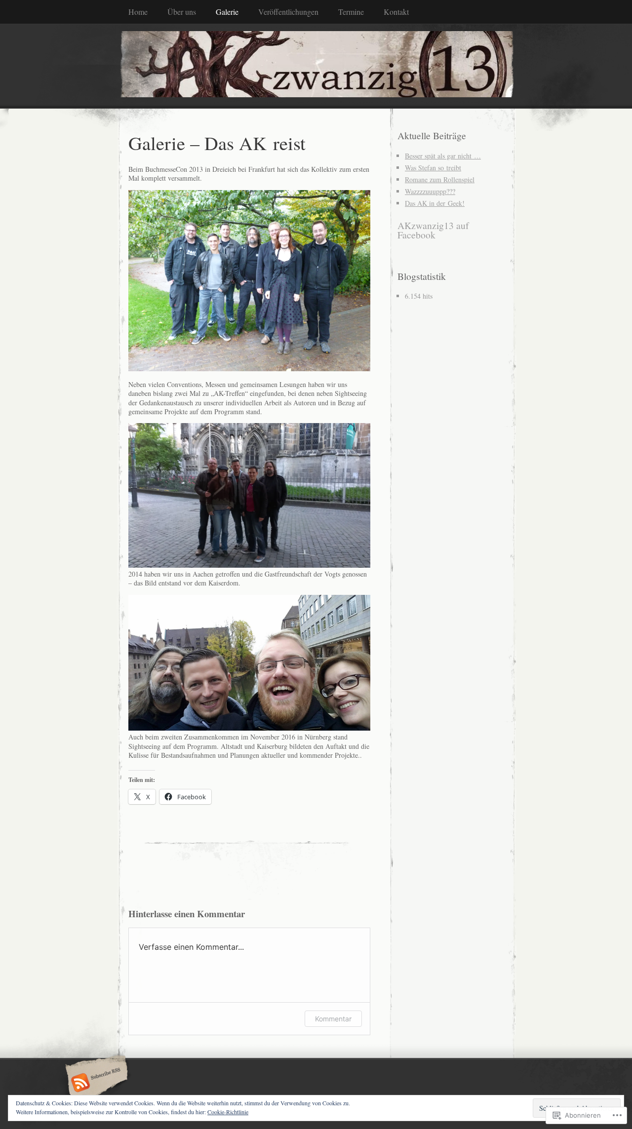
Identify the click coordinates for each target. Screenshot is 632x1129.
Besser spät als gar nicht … (443, 155)
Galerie (227, 11)
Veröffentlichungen (288, 11)
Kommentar (333, 1018)
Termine (351, 11)
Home (138, 11)
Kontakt (396, 11)
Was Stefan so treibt (433, 167)
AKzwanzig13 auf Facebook (433, 230)
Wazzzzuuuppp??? (430, 191)
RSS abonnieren (95, 1083)
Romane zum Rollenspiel (439, 179)
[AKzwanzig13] (316, 65)
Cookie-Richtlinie (227, 1112)
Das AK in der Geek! (435, 203)
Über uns (181, 11)
